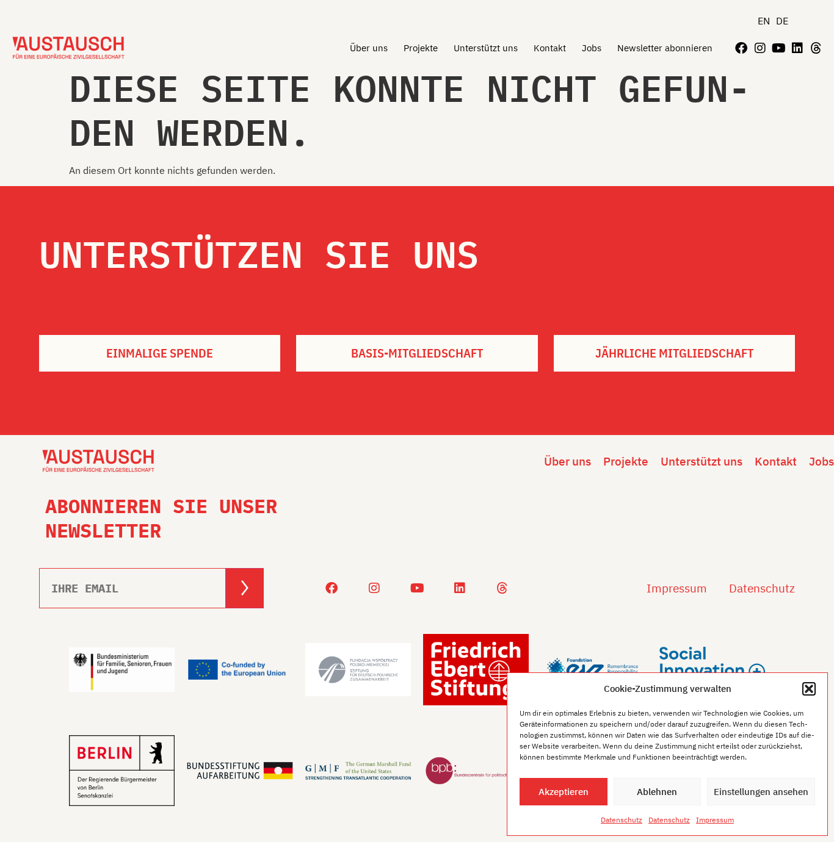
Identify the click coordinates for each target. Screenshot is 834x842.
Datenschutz (621, 819)
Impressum (715, 819)
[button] (809, 689)
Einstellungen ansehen (761, 791)
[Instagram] (760, 48)
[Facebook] (741, 48)
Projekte (421, 48)
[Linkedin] (797, 48)
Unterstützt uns (486, 48)
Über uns (369, 48)
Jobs (591, 48)
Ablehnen (657, 791)
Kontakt (550, 48)
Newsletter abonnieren (665, 48)
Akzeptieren (563, 791)
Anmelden (245, 588)
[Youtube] (778, 48)
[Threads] (816, 48)
